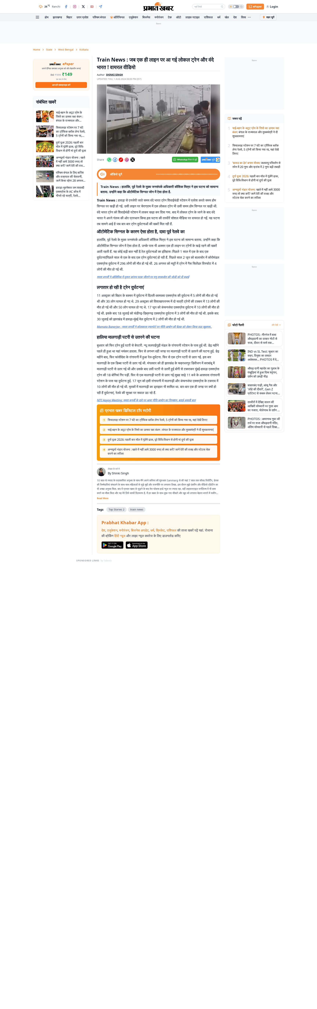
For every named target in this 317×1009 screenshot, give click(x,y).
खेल (227, 17)
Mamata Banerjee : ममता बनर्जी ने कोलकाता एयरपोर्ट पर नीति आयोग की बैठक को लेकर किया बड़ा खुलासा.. (154, 327)
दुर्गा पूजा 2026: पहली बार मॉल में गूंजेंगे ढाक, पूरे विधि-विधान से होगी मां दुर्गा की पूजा (151, 440)
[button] (158, 119)
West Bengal (66, 49)
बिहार (69, 17)
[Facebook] (66, 6)
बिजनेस (146, 17)
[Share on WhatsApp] (109, 160)
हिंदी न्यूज (119, 536)
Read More (102, 498)
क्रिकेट (160, 530)
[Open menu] (37, 17)
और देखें (275, 324)
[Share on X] (132, 160)
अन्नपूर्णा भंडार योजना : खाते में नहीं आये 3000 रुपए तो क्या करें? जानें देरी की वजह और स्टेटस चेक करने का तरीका (159, 451)
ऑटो (178, 17)
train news (136, 509)
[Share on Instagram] (127, 160)
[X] (83, 6)
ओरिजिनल (119, 17)
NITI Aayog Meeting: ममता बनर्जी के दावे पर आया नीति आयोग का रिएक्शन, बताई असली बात (146, 400)
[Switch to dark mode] (236, 6)
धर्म (218, 17)
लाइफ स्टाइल (192, 17)
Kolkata (83, 49)
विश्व (243, 17)
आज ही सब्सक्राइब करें (61, 84)
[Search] (222, 6)
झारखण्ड (57, 17)
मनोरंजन (159, 17)
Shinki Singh (120, 473)
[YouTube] (92, 6)
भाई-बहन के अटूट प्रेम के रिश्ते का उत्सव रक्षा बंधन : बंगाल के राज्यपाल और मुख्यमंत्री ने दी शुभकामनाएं (161, 430)
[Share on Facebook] (115, 160)
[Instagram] (74, 6)
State (49, 49)
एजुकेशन (133, 17)
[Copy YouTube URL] (121, 160)
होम (46, 17)
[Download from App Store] (137, 545)
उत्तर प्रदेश (82, 17)
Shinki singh (114, 74)
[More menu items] (249, 17)
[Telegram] (100, 6)
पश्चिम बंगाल (99, 17)
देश (235, 17)
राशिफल (208, 17)
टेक (170, 17)
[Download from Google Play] (112, 545)
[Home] (158, 6)
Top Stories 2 (116, 509)
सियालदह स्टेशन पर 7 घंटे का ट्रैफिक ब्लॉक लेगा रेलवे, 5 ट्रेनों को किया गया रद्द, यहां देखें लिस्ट (157, 420)
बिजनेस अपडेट (140, 530)
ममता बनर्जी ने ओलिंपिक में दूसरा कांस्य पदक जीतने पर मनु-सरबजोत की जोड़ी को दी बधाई (143, 277)
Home (36, 49)
